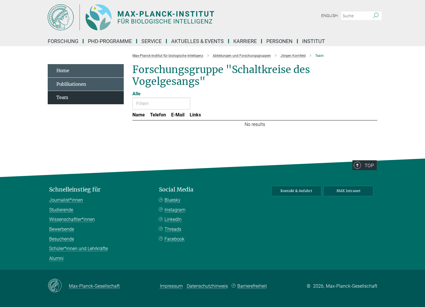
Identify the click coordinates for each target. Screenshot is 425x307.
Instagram (175, 210)
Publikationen (71, 84)
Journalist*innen (66, 200)
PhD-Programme (110, 41)
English (329, 15)
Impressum (171, 286)
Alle (136, 93)
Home (62, 70)
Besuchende (61, 239)
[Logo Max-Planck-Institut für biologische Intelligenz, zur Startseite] (156, 17)
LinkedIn (173, 219)
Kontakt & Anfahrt (296, 191)
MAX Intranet (349, 191)
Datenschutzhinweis (207, 286)
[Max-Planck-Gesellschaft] (58, 286)
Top (369, 165)
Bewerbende (61, 229)
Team (62, 97)
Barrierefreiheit (252, 286)
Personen (279, 41)
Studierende (61, 210)
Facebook (174, 239)
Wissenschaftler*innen (72, 219)
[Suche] (376, 16)
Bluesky (172, 200)
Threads (173, 229)
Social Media (176, 189)
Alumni (56, 258)
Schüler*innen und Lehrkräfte (78, 248)
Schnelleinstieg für (75, 189)
